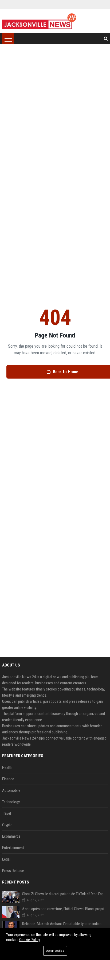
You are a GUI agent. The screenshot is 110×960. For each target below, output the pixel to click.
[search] (106, 38)
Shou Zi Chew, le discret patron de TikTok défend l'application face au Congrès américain (65, 893)
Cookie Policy (29, 940)
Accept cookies (55, 951)
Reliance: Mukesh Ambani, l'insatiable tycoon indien (61, 923)
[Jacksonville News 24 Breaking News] (39, 21)
